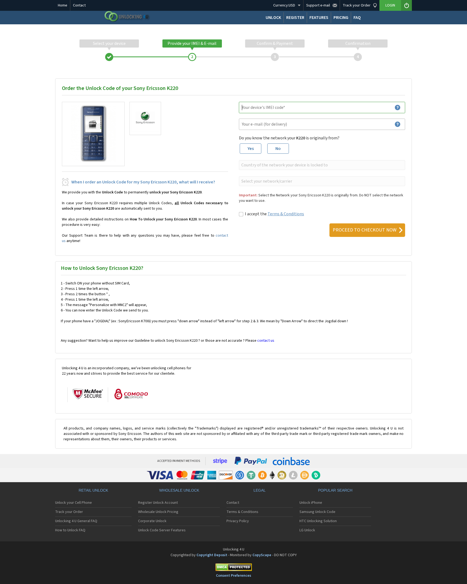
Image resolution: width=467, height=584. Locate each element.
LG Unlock (307, 530)
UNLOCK (273, 18)
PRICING (340, 18)
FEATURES (318, 18)
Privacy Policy (237, 521)
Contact (79, 5)
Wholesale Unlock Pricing (158, 512)
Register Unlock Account (158, 502)
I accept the (274, 214)
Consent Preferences (233, 575)
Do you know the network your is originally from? (289, 138)
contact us (265, 340)
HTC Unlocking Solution (318, 521)
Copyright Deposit (211, 555)
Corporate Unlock (152, 521)
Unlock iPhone (310, 502)
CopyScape (261, 555)
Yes (251, 149)
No (278, 149)
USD (284, 5)
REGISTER (295, 18)
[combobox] (321, 165)
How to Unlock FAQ (70, 530)
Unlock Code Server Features (162, 530)
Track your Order (69, 512)
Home (62, 5)
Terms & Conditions (286, 214)
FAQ (357, 18)
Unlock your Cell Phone (73, 502)
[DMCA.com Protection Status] (233, 568)
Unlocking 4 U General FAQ (76, 521)
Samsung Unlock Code (317, 512)
